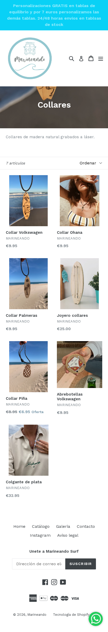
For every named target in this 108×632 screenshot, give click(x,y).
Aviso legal (67, 535)
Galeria (63, 526)
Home (19, 526)
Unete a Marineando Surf (54, 551)
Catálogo (41, 526)
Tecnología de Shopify (71, 615)
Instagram (40, 535)
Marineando (36, 615)
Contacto (86, 526)
